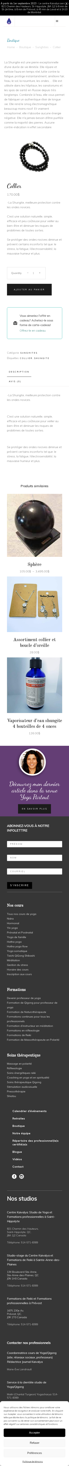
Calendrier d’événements (30, 1111)
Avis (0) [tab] (15, 381)
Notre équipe (22, 1133)
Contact (18, 1166)
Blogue (17, 1151)
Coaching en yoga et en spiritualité (28, 1077)
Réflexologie (14, 1068)
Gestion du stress (17, 965)
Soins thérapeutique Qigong (24, 1082)
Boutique (25, 47)
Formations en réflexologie (23, 1030)
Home (11, 47)
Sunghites (42, 47)
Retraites (19, 1118)
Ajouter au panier (29, 289)
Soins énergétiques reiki (21, 1073)
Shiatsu (11, 1096)
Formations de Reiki (19, 1035)
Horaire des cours (18, 969)
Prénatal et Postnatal (20, 932)
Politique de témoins (32, 1461)
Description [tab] (19, 371)
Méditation (13, 960)
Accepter (34, 1432)
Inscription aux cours (19, 974)
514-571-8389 (29, 1242)
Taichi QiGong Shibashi (21, 955)
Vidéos (17, 1159)
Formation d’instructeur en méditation (30, 1026)
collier (26, 358)
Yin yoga (12, 928)
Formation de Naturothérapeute (26, 1012)
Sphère (34, 564)
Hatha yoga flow (17, 946)
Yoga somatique (17, 951)
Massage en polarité (19, 1063)
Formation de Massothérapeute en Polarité (33, 1039)
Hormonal (13, 923)
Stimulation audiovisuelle (22, 1086)
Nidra (10, 918)
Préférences (34, 1453)
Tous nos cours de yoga (21, 914)
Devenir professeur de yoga (24, 998)
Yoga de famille (16, 937)
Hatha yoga (14, 941)
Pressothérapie (16, 1091)
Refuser (34, 1442)
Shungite (41, 358)
